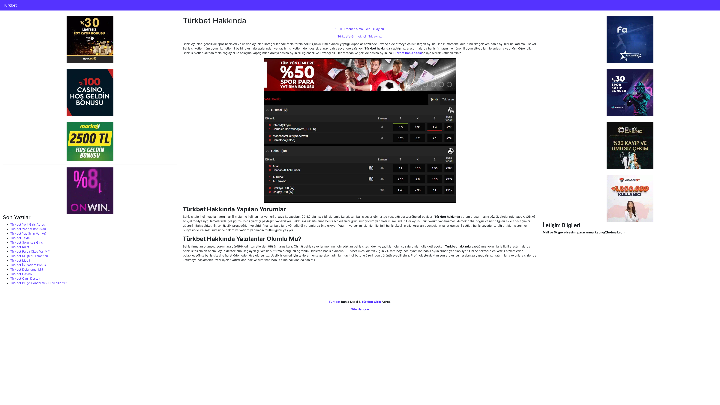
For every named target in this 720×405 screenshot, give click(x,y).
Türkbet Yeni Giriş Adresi (28, 224)
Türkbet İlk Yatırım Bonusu (28, 265)
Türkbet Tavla (20, 238)
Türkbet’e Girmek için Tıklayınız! (360, 36)
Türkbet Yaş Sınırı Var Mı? (28, 233)
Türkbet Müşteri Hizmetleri (29, 256)
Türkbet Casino (21, 274)
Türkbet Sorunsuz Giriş (26, 242)
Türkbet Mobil (20, 260)
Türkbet (10, 5)
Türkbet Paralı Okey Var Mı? (30, 251)
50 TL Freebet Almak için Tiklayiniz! (360, 29)
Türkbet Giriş (371, 302)
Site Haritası (360, 309)
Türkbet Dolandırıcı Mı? (26, 269)
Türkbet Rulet (19, 247)
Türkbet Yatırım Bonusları (28, 229)
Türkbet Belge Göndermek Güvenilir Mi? (38, 283)
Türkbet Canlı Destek (25, 278)
